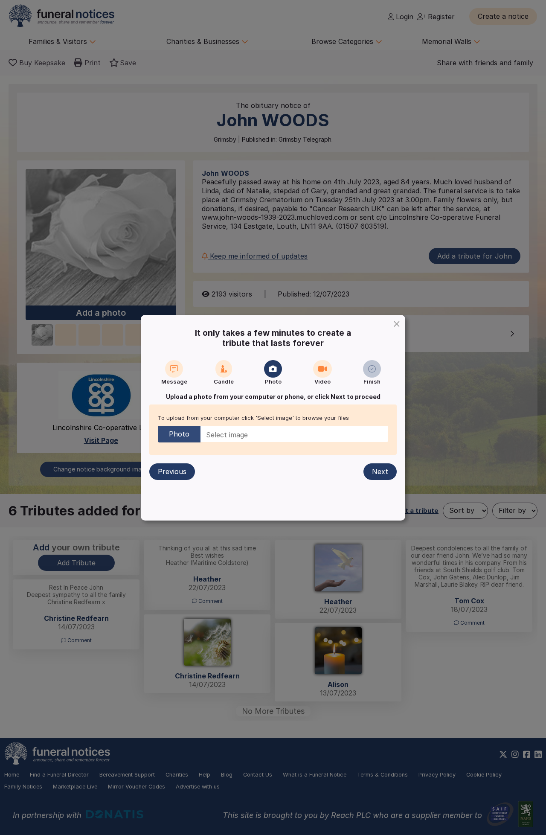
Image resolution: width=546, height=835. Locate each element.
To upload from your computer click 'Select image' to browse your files (253, 417)
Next (380, 471)
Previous (172, 471)
